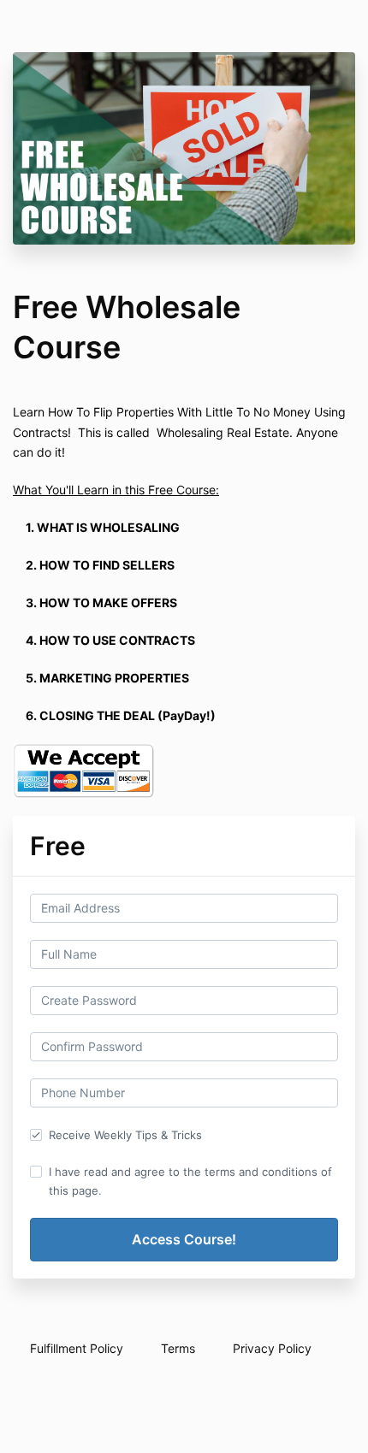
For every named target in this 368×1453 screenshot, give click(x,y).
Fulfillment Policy (76, 1348)
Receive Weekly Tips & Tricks (125, 1135)
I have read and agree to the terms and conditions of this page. (190, 1181)
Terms (178, 1348)
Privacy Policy (272, 1348)
